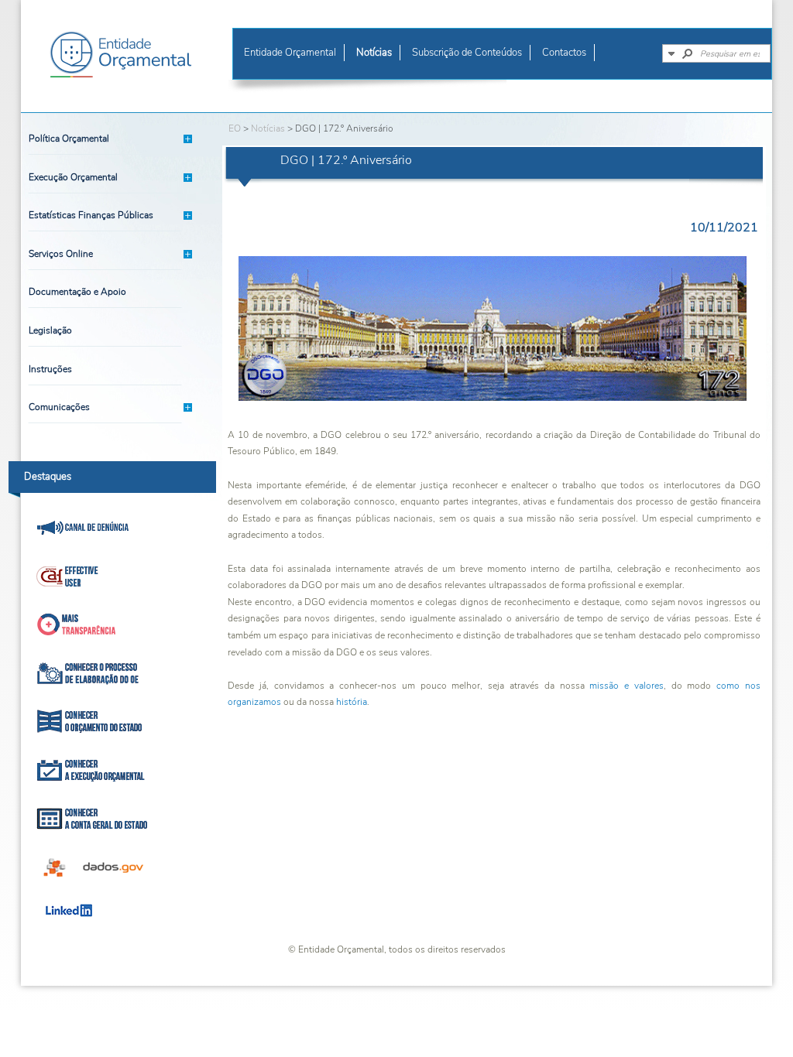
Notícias (268, 128)
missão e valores (626, 685)
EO (234, 128)
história (351, 702)
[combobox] (735, 53)
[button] (671, 53)
